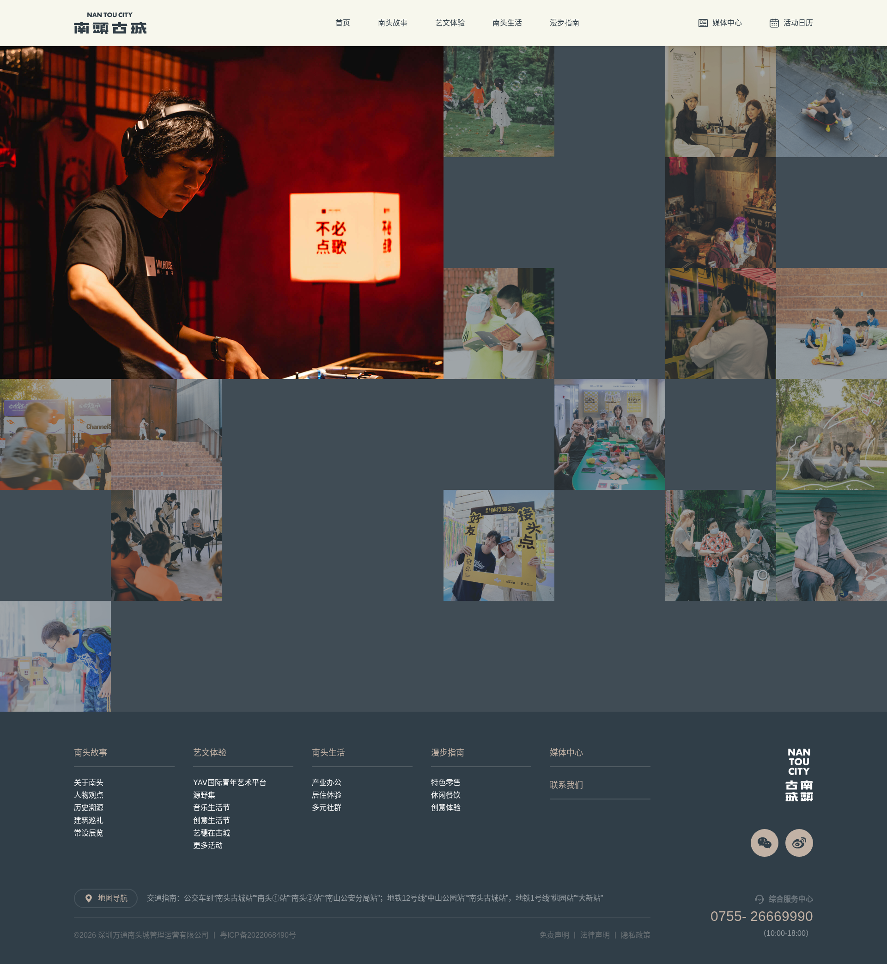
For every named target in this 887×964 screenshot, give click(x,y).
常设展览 (88, 833)
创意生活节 (211, 820)
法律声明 (595, 935)
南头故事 (392, 23)
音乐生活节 (211, 807)
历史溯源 (88, 807)
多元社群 (326, 807)
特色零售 (446, 783)
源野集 (204, 795)
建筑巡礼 (88, 820)
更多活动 (208, 845)
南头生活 (507, 23)
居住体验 (326, 795)
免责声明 (554, 935)
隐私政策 (635, 935)
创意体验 (446, 807)
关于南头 (88, 783)
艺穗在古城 (211, 833)
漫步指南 (564, 23)
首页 (342, 23)
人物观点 (88, 795)
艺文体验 (450, 23)
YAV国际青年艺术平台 (230, 783)
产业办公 (326, 783)
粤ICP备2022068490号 (258, 935)
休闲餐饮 (446, 795)
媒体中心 (566, 753)
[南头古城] (799, 775)
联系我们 (566, 785)
